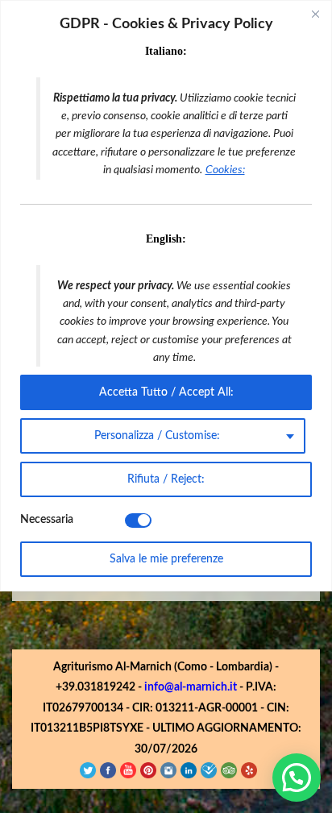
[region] (166, 295)
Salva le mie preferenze (166, 559)
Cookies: (225, 170)
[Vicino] (315, 13)
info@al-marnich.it (190, 687)
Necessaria (46, 519)
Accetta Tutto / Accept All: (166, 392)
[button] (296, 777)
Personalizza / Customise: (157, 436)
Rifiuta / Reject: (166, 479)
